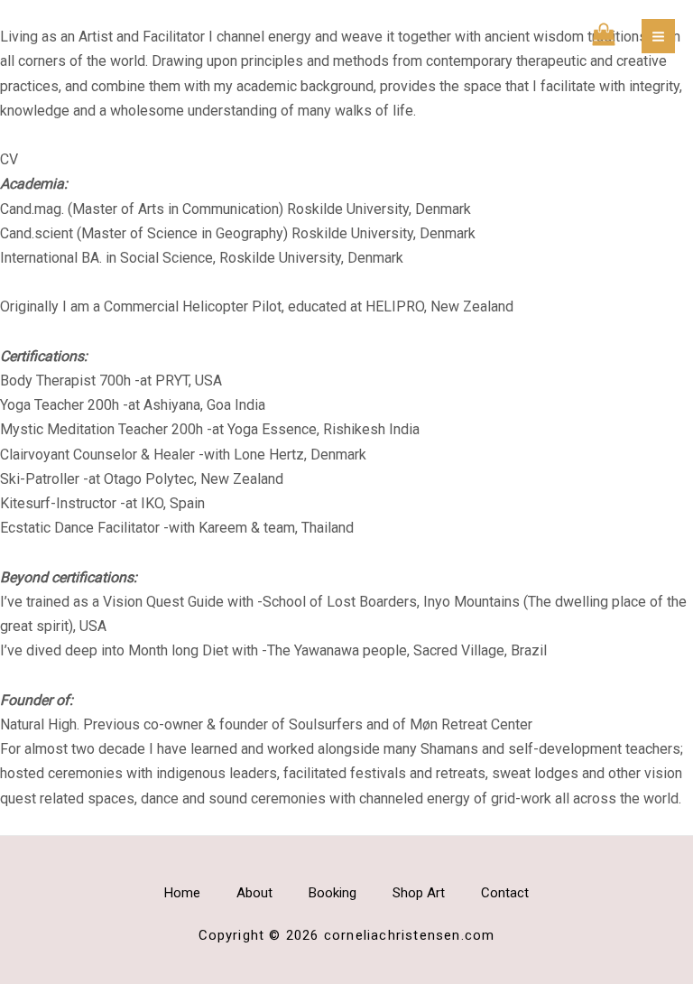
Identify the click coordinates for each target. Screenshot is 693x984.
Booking (332, 893)
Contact (505, 893)
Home (182, 893)
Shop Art (419, 893)
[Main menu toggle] (658, 35)
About (254, 893)
